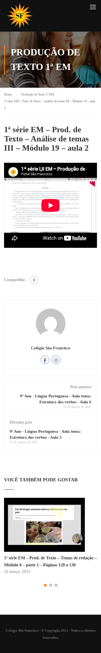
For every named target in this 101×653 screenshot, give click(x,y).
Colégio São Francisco (50, 348)
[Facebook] (34, 280)
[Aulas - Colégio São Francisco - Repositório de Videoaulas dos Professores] (19, 17)
